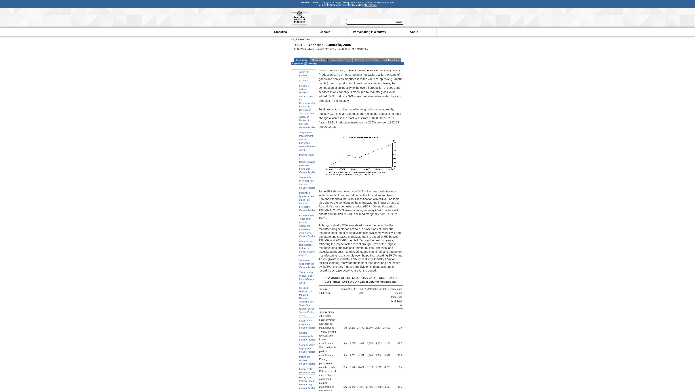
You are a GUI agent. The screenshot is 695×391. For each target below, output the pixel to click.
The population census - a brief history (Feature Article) (307, 277)
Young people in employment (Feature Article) (307, 348)
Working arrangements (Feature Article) (307, 336)
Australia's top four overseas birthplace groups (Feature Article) (307, 248)
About (414, 31)
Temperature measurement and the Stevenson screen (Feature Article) (307, 141)
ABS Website (370, 5)
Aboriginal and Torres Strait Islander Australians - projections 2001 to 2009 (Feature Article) (307, 225)
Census (325, 31)
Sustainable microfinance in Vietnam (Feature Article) (307, 182)
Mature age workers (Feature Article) (307, 360)
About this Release (304, 74)
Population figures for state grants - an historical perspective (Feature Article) (307, 202)
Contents (303, 80)
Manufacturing (338, 70)
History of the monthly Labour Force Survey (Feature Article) (307, 382)
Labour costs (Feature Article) (307, 371)
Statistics (280, 31)
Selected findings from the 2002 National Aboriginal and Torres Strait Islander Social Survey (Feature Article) (307, 302)
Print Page (312, 63)
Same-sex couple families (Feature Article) (307, 263)
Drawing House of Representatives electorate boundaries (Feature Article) (307, 164)
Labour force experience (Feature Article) (307, 324)
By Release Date (301, 39)
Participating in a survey (369, 31)
